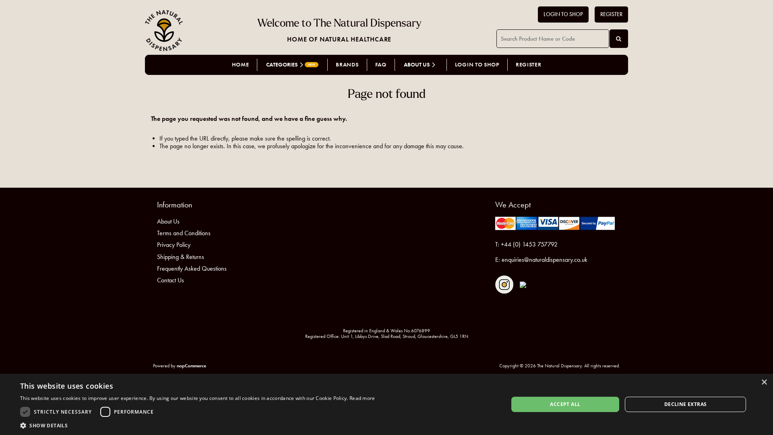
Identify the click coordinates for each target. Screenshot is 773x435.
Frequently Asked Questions (192, 268)
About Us (168, 221)
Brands (347, 64)
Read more (362, 398)
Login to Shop (563, 14)
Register (611, 14)
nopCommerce (191, 365)
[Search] (619, 38)
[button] (197, 425)
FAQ (380, 64)
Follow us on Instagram (504, 285)
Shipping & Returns (180, 257)
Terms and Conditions (184, 233)
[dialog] (386, 404)
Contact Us (170, 280)
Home (240, 64)
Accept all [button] (565, 404)
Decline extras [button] (685, 404)
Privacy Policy (173, 245)
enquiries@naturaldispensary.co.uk (544, 259)
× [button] (764, 382)
